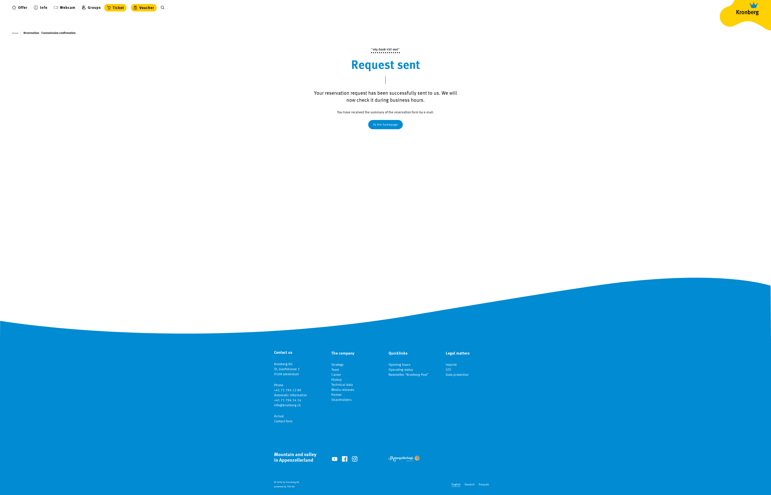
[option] (470, 484)
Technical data (342, 385)
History (336, 380)
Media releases (342, 390)
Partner (336, 395)
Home (15, 33)
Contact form (283, 421)
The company (342, 354)
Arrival (279, 416)
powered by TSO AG (284, 487)
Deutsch (470, 484)
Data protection (457, 375)
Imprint (451, 365)
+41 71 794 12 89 (287, 390)
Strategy (337, 365)
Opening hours (399, 365)
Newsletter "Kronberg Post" (408, 375)
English (456, 484)
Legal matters (458, 354)
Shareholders (341, 400)
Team (335, 370)
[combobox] (456, 484)
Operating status (401, 370)
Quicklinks (398, 354)
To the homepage (385, 124)
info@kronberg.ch (287, 405)
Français (484, 484)
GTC (449, 370)
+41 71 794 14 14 (287, 400)
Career (336, 375)
